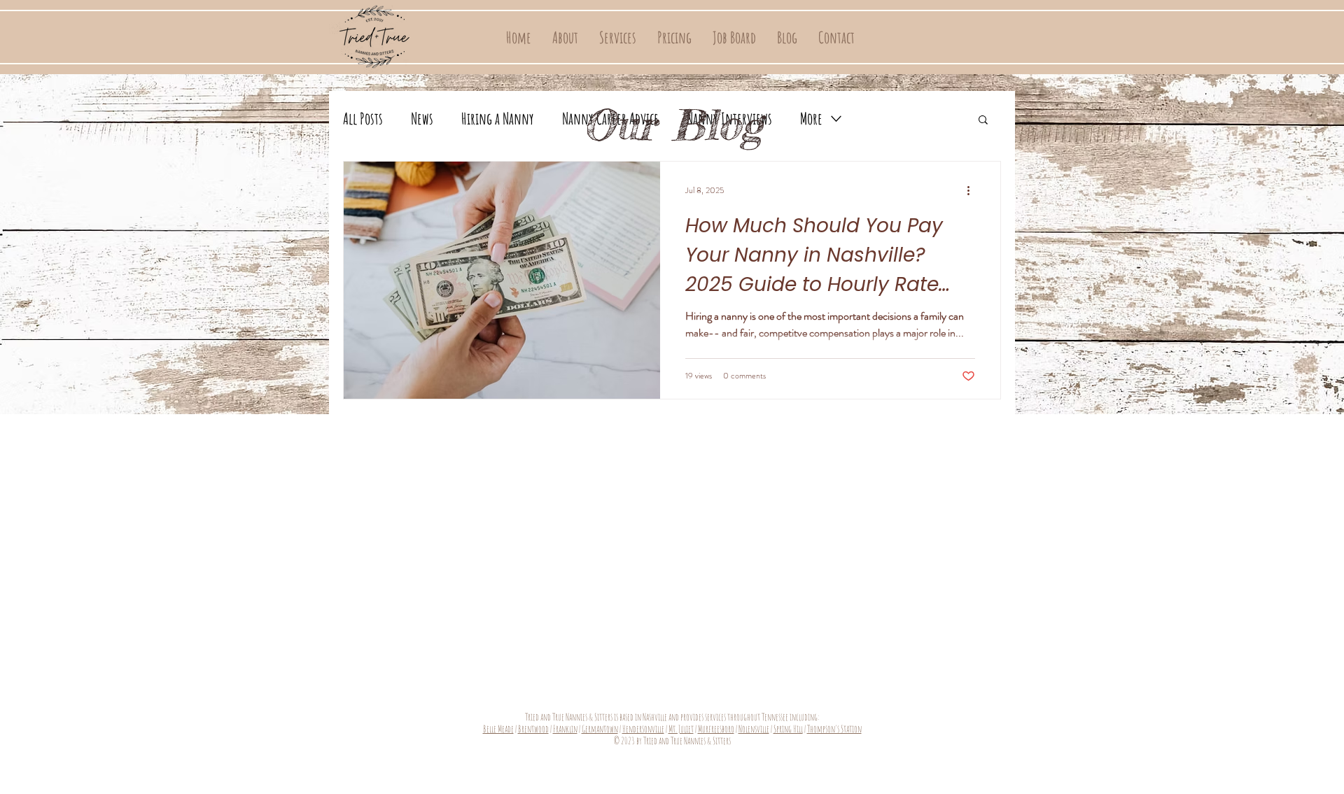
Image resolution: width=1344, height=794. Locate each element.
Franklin (565, 729)
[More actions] (973, 190)
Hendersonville (643, 729)
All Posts (363, 118)
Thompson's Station (834, 729)
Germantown (600, 729)
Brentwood (533, 729)
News (422, 118)
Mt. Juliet (681, 729)
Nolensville (753, 729)
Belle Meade (498, 729)
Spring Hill (788, 729)
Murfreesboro (716, 729)
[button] (618, 37)
